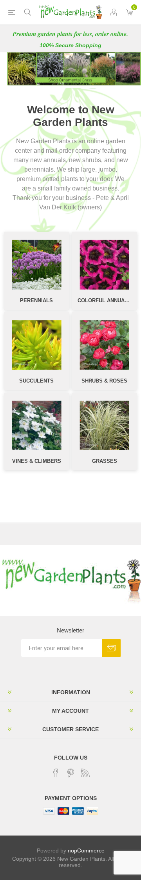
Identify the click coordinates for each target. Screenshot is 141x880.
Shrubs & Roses (104, 381)
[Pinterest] (70, 773)
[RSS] (85, 773)
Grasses (104, 461)
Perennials (36, 300)
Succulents (36, 381)
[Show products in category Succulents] (36, 345)
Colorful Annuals (104, 300)
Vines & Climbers (36, 461)
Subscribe (111, 648)
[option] (70, 68)
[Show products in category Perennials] (36, 265)
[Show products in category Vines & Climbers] (36, 426)
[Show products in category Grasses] (104, 426)
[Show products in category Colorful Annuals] (104, 265)
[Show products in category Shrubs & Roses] (104, 345)
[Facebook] (55, 773)
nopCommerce (86, 850)
